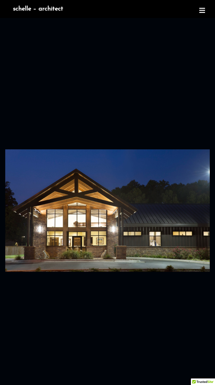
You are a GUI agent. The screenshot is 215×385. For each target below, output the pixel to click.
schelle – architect (38, 9)
